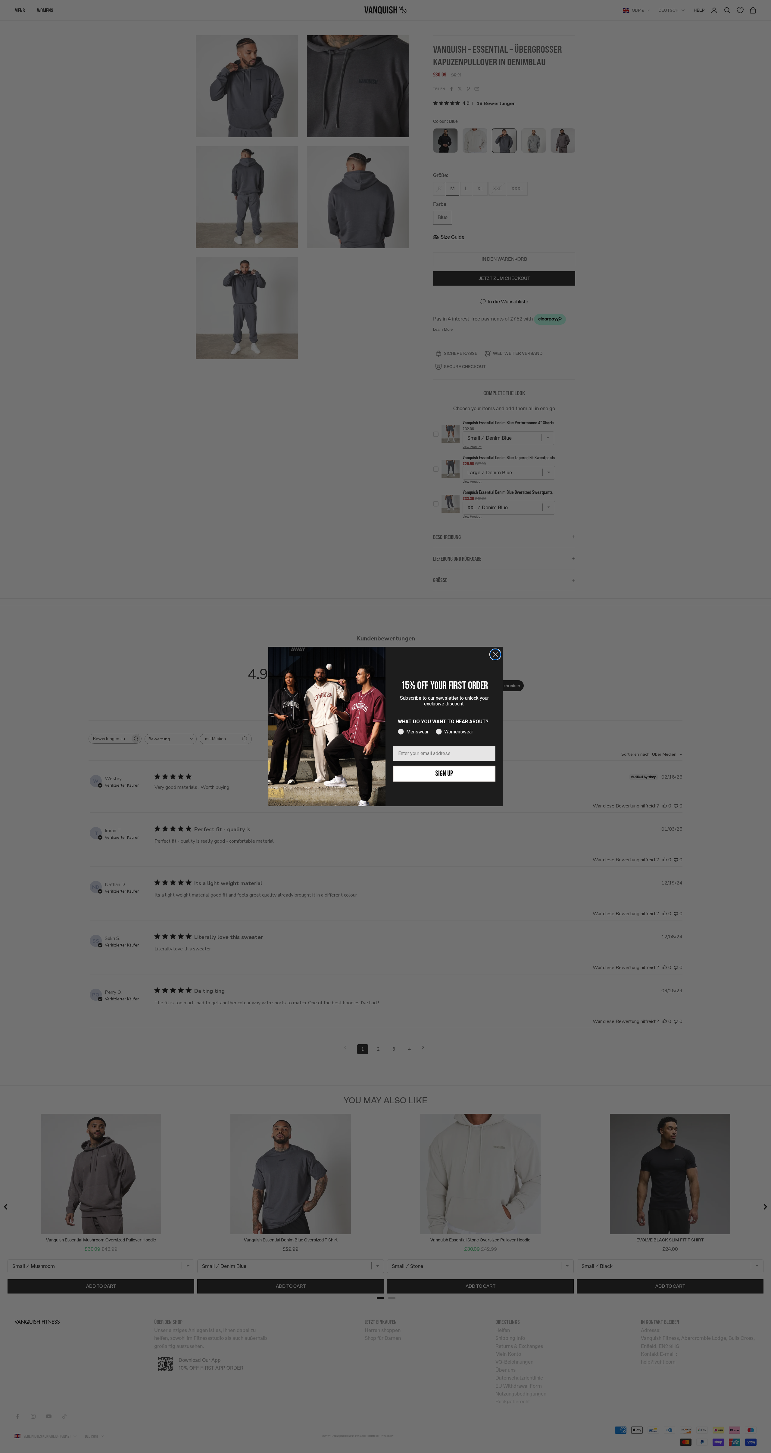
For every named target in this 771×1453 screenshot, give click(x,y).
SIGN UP (444, 773)
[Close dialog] (495, 654)
